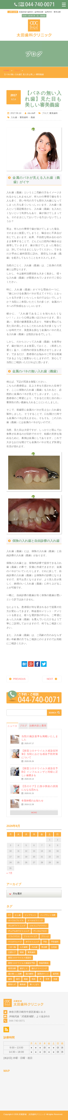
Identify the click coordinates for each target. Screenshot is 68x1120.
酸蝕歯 (23, 984)
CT (9, 915)
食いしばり (34, 984)
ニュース (12, 726)
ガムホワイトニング (16, 925)
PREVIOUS (19, 679)
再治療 (44, 947)
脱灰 (34, 979)
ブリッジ (45, 936)
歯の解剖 (29, 974)
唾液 (22, 952)
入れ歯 (14, 117)
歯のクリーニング (39, 968)
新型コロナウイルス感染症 (19, 958)
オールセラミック (35, 920)
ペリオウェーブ (15, 942)
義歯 (33, 117)
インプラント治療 (47, 915)
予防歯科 (55, 942)
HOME (6, 71)
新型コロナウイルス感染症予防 (21, 963)
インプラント (30, 915)
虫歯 (55, 979)
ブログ (17, 71)
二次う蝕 (12, 947)
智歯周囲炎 (44, 963)
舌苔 (47, 979)
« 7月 (9, 873)
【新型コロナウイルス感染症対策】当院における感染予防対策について (39, 754)
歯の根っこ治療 (15, 974)
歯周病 (56, 974)
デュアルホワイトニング (18, 931)
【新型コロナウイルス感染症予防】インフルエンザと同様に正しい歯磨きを (39, 771)
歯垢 (10, 979)
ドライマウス (14, 936)
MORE (34, 812)
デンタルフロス (40, 931)
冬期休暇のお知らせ (32, 800)
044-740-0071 (17, 1020)
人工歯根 (24, 947)
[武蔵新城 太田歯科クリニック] (34, 35)
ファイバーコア (30, 936)
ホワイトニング (32, 942)
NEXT (50, 679)
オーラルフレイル (16, 920)
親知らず (12, 984)
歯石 (18, 979)
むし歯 (18, 915)
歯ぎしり (24, 968)
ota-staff (31, 113)
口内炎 (54, 947)
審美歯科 (53, 113)
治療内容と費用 (37, 725)
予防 (45, 942)
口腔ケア (12, 952)
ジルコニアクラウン (38, 925)
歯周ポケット (43, 974)
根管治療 (12, 968)
